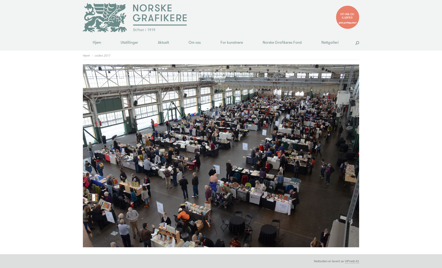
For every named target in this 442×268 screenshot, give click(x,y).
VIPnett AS (352, 261)
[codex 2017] (221, 155)
